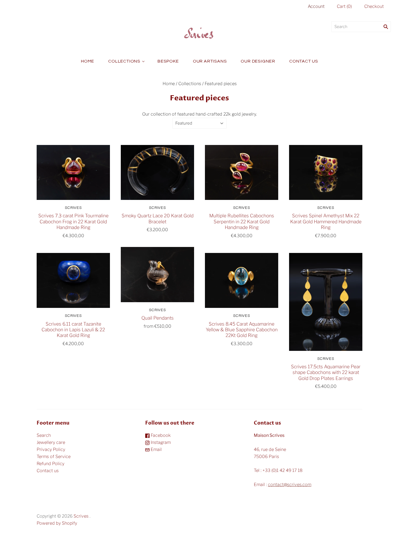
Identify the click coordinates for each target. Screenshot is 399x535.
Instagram (160, 442)
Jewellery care (51, 442)
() (344, 6)
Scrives (73, 208)
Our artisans (210, 61)
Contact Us (303, 61)
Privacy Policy (51, 449)
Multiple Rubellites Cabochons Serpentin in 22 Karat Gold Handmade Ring (241, 221)
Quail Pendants (157, 318)
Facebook (160, 435)
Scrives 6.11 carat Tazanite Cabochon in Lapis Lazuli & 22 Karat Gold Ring (73, 329)
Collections (124, 61)
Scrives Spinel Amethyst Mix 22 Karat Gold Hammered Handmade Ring (326, 221)
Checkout (374, 6)
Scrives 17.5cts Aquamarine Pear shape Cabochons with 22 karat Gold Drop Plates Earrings (325, 372)
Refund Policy (50, 463)
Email (156, 449)
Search (44, 435)
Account (316, 6)
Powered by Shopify (57, 523)
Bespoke (168, 61)
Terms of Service (54, 456)
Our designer (258, 61)
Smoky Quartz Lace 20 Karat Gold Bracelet (158, 218)
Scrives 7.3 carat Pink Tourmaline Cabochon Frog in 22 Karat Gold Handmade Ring (73, 221)
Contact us (48, 470)
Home (87, 61)
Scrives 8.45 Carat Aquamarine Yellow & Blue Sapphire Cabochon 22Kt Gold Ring (242, 329)
